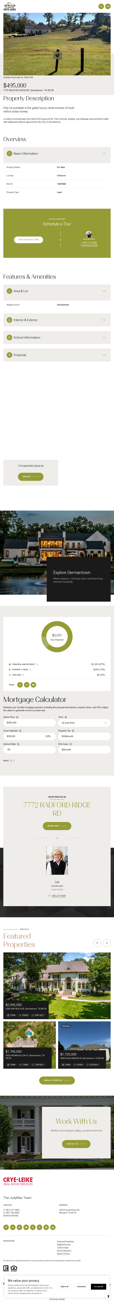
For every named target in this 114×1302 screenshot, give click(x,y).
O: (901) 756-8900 (11, 1213)
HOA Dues (63, 744)
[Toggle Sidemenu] (108, 6)
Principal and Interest (23, 664)
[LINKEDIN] (19, 1227)
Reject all (64, 1287)
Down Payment (10, 730)
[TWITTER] (39, 1227)
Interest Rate (9, 744)
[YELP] (33, 1227)
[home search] (101, 6)
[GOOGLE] (46, 1227)
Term (60, 717)
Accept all (98, 1287)
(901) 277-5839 (90, 242)
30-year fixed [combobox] (68, 722)
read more (58, 587)
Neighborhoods (64, 1244)
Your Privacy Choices (57, 1299)
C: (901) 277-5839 (11, 1210)
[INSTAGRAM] (13, 1227)
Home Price (9, 717)
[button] (76, 1144)
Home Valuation (64, 1251)
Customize (81, 1287)
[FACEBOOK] (6, 1227)
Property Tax (64, 730)
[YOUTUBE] (26, 1227)
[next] (107, 943)
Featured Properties (65, 1241)
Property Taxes (20, 669)
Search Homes (63, 1254)
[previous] (97, 943)
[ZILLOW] (53, 1227)
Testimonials (62, 1248)
